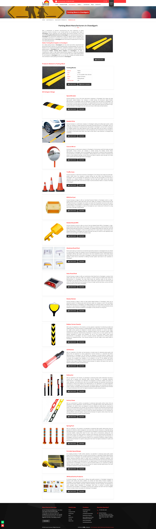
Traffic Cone (70, 172)
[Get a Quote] (2, 525)
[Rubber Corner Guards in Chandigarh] (53, 334)
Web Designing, (94, 527)
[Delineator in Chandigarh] (53, 385)
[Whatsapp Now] (2, 522)
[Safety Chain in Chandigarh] (53, 410)
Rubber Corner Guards (74, 324)
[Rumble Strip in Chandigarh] (53, 131)
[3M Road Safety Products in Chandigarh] (53, 486)
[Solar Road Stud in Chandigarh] (53, 283)
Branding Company (110, 527)
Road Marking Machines (87, 522)
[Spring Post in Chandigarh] (53, 435)
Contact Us (98, 4)
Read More (81, 109)
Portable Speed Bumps (74, 451)
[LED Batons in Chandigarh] (53, 359)
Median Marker (71, 299)
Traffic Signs (85, 511)
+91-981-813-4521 (70, 1)
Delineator (70, 375)
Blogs (92, 4)
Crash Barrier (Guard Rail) (88, 513)
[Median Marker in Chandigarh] (53, 309)
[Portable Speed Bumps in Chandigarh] (53, 461)
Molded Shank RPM (72, 223)
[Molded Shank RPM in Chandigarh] (53, 232)
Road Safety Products (61, 20)
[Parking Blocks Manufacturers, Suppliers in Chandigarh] (53, 77)
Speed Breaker (71, 96)
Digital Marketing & (102, 527)
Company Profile (63, 4)
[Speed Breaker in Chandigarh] (53, 106)
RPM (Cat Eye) (71, 197)
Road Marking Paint (86, 509)
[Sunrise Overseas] (45, 3)
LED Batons (70, 349)
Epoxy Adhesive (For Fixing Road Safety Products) (88, 518)
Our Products (72, 4)
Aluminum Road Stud (73, 248)
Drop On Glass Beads (87, 520)
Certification (86, 4)
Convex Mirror (71, 146)
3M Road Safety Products (75, 476)
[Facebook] (104, 1)
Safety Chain (71, 400)
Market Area (71, 520)
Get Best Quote (111, 3)
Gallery (79, 4)
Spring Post (70, 426)
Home (56, 4)
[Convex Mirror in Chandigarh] (53, 156)
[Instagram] (106, 1)
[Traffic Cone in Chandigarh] (53, 182)
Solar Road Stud (72, 273)
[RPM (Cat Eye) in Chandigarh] (53, 207)
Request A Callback (85, 84)
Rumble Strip (71, 121)
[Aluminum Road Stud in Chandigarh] (53, 258)
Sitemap (70, 519)
